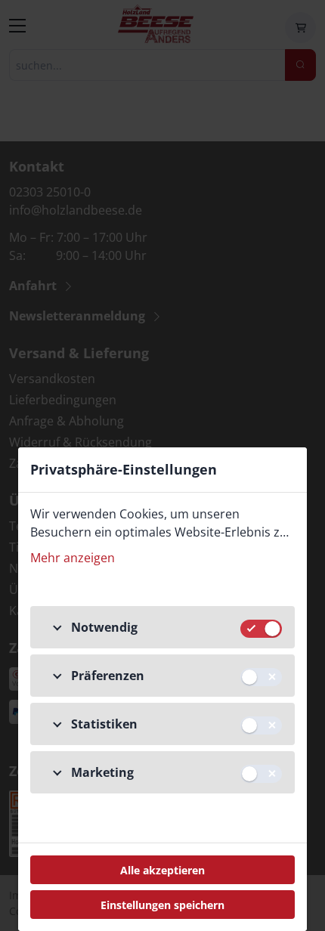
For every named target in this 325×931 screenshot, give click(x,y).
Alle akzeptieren (162, 870)
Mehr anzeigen (72, 557)
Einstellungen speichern (162, 905)
